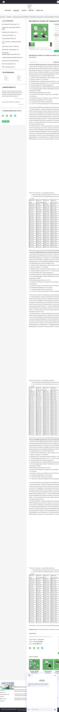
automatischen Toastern (35, 135)
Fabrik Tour (39, 10)
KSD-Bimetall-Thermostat (9, 24)
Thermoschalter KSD (7, 38)
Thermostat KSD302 (7, 35)
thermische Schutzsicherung (9, 60)
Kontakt (2, 696)
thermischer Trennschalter (9, 49)
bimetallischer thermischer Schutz (49, 64)
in (57, 322)
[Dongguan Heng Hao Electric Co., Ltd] (29, 7)
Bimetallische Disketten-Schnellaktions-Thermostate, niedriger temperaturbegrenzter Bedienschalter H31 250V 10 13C (48, 672)
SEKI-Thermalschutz (7, 67)
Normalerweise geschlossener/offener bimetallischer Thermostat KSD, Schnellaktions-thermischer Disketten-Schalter (24, 699)
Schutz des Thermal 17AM (9, 46)
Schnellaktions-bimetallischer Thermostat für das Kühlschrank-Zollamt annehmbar (25, 695)
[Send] (55, 709)
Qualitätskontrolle (4, 694)
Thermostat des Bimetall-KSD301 (20, 17)
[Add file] (29, 709)
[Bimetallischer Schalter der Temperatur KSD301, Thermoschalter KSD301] (39, 33)
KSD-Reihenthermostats (46, 68)
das (31, 66)
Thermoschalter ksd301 (43, 629)
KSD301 (49, 75)
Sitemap (2, 701)
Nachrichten (3, 698)
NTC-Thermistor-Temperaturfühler (11, 41)
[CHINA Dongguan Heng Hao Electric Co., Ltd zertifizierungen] (6, 78)
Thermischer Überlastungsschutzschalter (9, 53)
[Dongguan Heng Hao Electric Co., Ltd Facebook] (3, 2)
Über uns (31, 10)
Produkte (16, 10)
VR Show (24, 10)
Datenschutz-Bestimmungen (8, 709)
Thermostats (43, 75)
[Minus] (55, 675)
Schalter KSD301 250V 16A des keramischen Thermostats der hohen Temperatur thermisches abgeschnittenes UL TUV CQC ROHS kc (34, 672)
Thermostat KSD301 (34, 64)
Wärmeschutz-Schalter (8, 32)
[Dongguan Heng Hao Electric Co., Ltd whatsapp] (8, 115)
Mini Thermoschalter (7, 64)
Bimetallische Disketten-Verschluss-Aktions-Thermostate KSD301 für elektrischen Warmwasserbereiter (24, 690)
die (38, 66)
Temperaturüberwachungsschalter (11, 57)
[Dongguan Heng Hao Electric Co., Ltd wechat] (12, 115)
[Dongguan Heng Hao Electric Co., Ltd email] (4, 115)
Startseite (8, 10)
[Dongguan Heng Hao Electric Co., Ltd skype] (16, 115)
